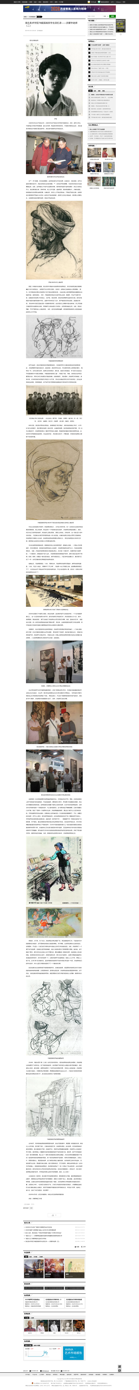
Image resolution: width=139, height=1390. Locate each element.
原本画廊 (27, 1276)
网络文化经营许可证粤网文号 (38, 1385)
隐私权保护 (83, 1374)
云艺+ (112, 2)
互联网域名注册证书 (90, 1383)
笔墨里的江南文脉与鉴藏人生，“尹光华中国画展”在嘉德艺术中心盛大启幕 (111, 27)
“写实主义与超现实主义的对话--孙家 (100, 60)
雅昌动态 (48, 1374)
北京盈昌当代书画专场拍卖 (74, 1299)
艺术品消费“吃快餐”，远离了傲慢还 (100, 45)
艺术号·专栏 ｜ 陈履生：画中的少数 (100, 80)
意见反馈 (120, 1370)
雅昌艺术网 (17, 2)
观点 (91, 34)
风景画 (27, 1274)
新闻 (56, 2)
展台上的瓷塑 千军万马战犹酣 (97, 129)
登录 (124, 2)
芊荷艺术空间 (69, 1276)
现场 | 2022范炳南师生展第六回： (99, 103)
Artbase (118, 2)
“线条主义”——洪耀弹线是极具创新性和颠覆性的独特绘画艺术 (43, 1235)
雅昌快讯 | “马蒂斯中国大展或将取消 (100, 100)
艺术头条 (93, 2)
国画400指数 (28, 1345)
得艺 (51, 2)
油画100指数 (37, 1345)
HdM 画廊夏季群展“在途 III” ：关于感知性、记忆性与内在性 (108, 29)
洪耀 (31, 1208)
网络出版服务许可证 (64, 1385)
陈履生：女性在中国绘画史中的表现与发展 (102, 94)
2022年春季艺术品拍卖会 (32, 1299)
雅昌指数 (25, 2)
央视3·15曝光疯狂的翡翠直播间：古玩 (101, 52)
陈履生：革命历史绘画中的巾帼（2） (100, 106)
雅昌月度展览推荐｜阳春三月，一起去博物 (102, 97)
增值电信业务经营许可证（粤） (52, 1381)
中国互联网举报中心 (102, 1383)
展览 (39, 2)
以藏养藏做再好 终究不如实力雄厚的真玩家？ (101, 131)
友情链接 (91, 1374)
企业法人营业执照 (92, 1381)
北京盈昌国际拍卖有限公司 (52, 1302)
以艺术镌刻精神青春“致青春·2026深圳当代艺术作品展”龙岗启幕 (109, 31)
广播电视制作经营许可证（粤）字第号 (75, 1381)
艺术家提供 (32, 16)
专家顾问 (105, 1374)
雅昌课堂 (45, 2)
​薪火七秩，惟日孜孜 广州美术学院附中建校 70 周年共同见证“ (43, 1233)
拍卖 (35, 2)
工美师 (41, 1256)
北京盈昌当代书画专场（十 (53, 1299)
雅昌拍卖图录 (105, 2)
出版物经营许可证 (83, 1385)
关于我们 (27, 1374)
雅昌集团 (98, 1374)
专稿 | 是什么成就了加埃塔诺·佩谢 (99, 76)
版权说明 (69, 1374)
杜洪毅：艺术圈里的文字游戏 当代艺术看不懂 (101, 138)
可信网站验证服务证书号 (101, 1385)
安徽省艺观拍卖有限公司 (31, 1302)
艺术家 (61, 2)
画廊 (30, 2)
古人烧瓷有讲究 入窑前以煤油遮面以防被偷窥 (101, 134)
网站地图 (62, 1374)
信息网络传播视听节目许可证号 (73, 1383)
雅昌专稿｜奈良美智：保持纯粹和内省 (101, 109)
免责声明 (76, 1374)
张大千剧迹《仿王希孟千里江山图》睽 (101, 56)
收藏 (77, 1246)
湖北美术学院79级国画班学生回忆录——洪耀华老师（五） (42, 1241)
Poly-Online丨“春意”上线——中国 (99, 68)
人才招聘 (41, 1374)
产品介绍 (34, 1374)
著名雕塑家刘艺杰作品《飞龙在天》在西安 (102, 111)
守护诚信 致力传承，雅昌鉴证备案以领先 (101, 117)
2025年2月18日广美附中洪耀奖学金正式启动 (38, 1227)
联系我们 (55, 1374)
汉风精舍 (47, 1276)
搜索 (112, 16)
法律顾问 (111, 1374)
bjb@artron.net (45, 1371)
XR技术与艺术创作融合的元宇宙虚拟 (100, 72)
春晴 (67, 1274)
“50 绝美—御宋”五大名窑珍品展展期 (100, 114)
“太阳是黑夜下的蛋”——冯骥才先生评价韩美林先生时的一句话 (108, 34)
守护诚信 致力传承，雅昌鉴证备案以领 (101, 49)
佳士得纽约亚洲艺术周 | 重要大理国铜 (100, 64)
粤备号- (56, 1383)
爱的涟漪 (48, 1274)
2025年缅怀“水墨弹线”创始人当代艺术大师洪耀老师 (40, 1230)
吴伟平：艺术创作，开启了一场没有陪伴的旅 (101, 136)
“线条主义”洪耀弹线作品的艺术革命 (35, 1238)
